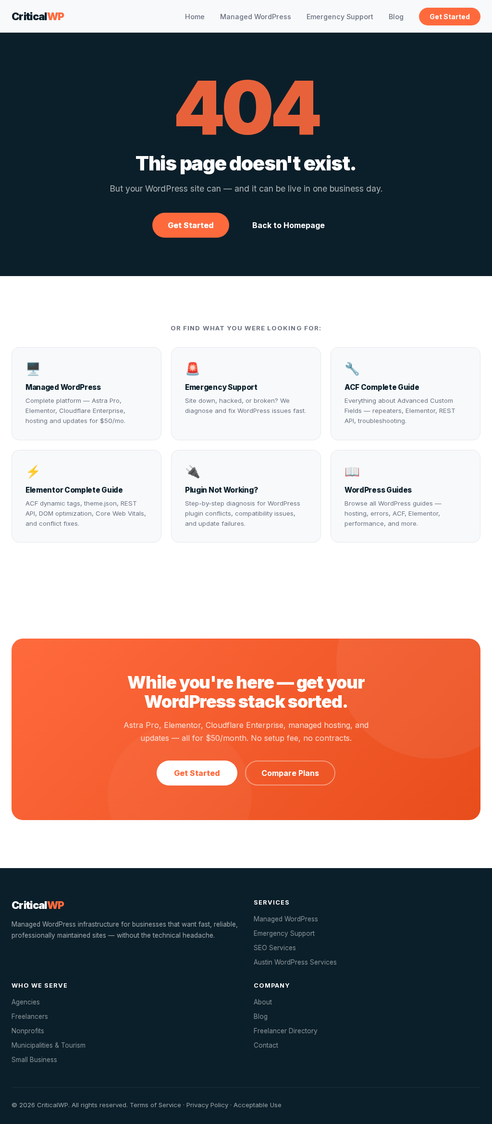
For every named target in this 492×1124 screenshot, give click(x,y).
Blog (396, 16)
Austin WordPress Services (295, 962)
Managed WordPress (255, 16)
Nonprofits (28, 1031)
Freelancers (30, 1016)
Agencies (26, 1002)
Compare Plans (290, 773)
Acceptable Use (258, 1105)
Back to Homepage (288, 225)
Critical (38, 16)
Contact (266, 1045)
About (263, 1002)
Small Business (34, 1060)
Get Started (450, 16)
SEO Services (275, 948)
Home (195, 16)
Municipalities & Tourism (49, 1045)
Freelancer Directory (286, 1031)
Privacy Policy (207, 1105)
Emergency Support (340, 16)
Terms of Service (155, 1105)
